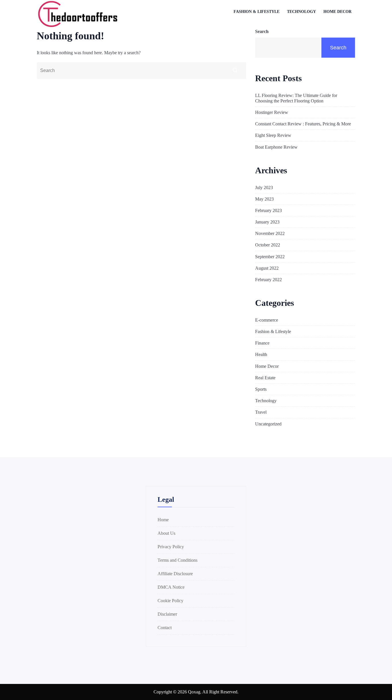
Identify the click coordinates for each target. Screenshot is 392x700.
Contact (165, 627)
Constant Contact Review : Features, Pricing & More (303, 123)
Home (163, 519)
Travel (261, 412)
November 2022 (270, 233)
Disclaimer (167, 614)
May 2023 (264, 199)
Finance (262, 343)
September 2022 (270, 256)
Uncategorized (268, 423)
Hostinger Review (271, 112)
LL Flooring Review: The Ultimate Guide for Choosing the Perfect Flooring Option (296, 98)
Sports (261, 389)
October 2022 (267, 244)
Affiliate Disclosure (175, 573)
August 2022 (267, 268)
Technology (301, 11)
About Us (166, 533)
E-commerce (266, 320)
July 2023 (264, 187)
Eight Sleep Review (273, 135)
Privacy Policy (171, 546)
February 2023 (268, 210)
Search (262, 31)
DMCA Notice (171, 587)
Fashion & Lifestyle (257, 11)
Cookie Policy (170, 600)
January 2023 (267, 221)
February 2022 (268, 279)
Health (261, 354)
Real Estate (265, 377)
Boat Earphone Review (276, 147)
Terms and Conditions (177, 560)
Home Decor (337, 11)
